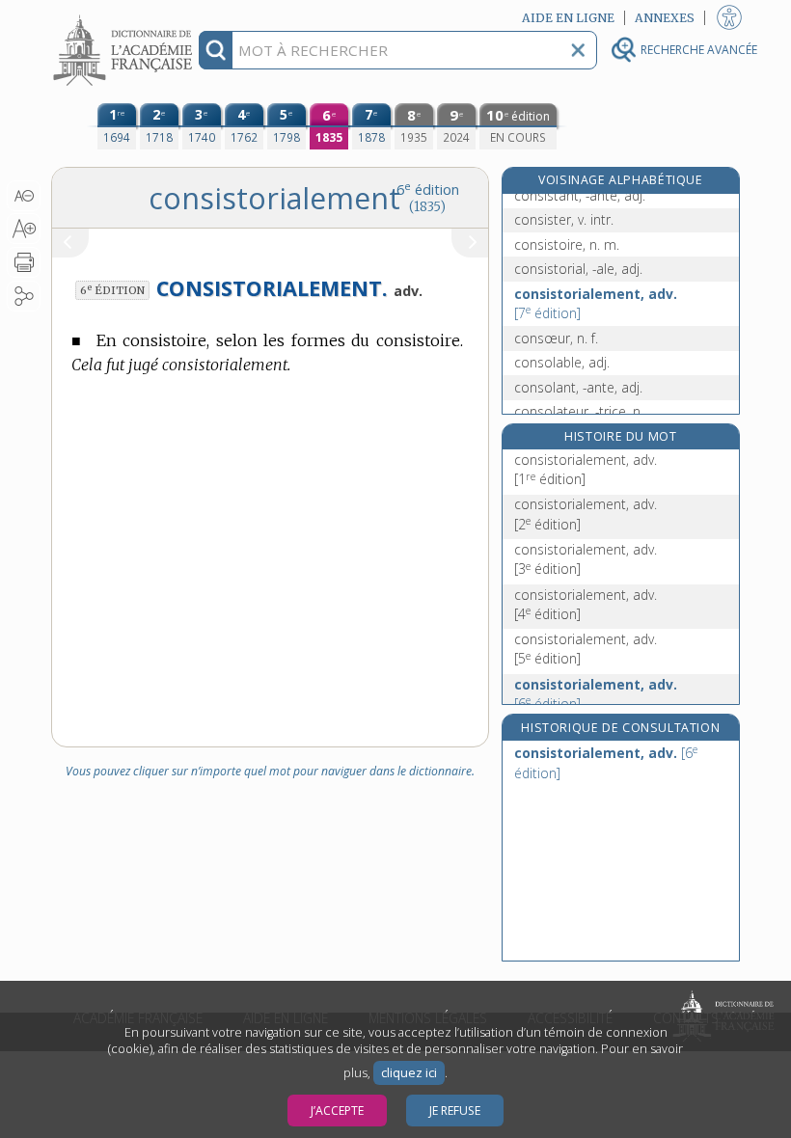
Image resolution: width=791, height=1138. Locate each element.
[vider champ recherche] (578, 50)
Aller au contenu (125, 17)
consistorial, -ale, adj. (578, 268)
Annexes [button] (665, 18)
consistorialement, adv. (595, 303)
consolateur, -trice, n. (578, 411)
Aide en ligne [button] (568, 18)
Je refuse (454, 1110)
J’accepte (337, 1110)
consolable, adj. (562, 362)
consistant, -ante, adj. (579, 195)
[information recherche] (215, 50)
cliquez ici (409, 1073)
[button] (24, 195)
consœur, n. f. (556, 338)
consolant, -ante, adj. (578, 387)
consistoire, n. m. (566, 244)
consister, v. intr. (564, 219)
